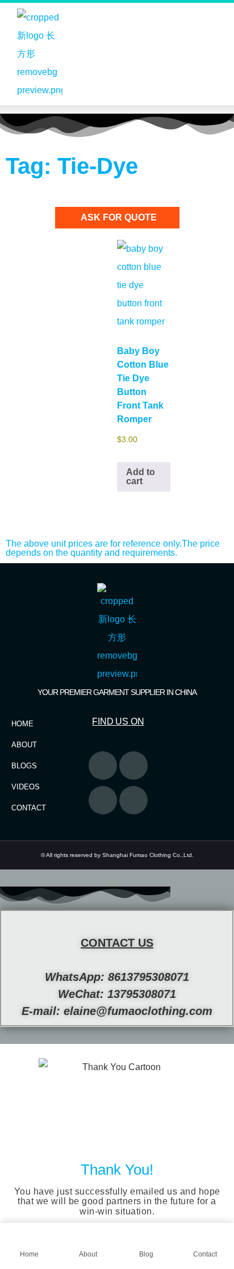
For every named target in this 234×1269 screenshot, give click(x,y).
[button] (117, 109)
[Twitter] (103, 765)
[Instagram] (103, 800)
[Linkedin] (133, 800)
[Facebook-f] (133, 765)
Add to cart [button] (140, 476)
